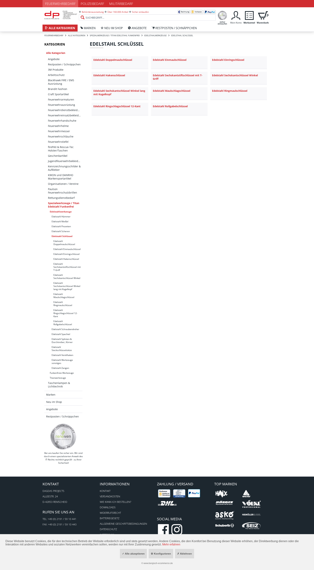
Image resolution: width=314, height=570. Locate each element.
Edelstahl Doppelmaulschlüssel (64, 243)
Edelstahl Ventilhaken (62, 355)
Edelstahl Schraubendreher (65, 329)
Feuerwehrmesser (59, 131)
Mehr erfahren (171, 544)
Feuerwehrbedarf (60, 3)
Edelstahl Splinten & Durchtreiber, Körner (62, 341)
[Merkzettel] (249, 15)
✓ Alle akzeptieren (133, 553)
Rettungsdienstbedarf (61, 198)
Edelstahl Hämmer (61, 216)
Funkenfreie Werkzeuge (62, 372)
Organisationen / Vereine (63, 184)
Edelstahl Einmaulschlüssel (67, 249)
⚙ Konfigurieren (161, 553)
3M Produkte (55, 69)
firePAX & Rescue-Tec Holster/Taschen (61, 148)
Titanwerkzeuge (58, 377)
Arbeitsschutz (56, 75)
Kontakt (105, 491)
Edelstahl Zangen (60, 368)
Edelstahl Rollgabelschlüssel (62, 323)
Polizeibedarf (92, 3)
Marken (50, 394)
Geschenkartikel (57, 155)
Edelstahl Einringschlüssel (66, 254)
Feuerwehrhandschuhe (62, 120)
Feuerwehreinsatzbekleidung (65, 115)
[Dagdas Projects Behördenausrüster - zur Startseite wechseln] (61, 15)
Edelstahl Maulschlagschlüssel (63, 296)
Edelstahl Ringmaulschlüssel (62, 304)
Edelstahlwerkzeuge (61, 211)
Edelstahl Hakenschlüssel (66, 259)
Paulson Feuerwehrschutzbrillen (62, 190)
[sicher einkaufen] (222, 15)
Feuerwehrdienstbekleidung (65, 110)
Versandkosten (110, 496)
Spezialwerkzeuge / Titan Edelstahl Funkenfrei (63, 204)
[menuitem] (147, 14)
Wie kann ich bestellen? (115, 502)
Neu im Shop (54, 402)
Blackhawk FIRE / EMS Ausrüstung (61, 81)
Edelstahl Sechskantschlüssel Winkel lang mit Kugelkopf (66, 286)
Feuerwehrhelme (58, 126)
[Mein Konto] (236, 15)
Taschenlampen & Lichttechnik (59, 384)
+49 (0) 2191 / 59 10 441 (62, 519)
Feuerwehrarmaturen (61, 99)
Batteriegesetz (109, 518)
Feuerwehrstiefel (58, 141)
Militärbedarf (121, 3)
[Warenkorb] (262, 15)
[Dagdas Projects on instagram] (176, 529)
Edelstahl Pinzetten (61, 226)
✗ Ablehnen (184, 553)
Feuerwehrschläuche (60, 136)
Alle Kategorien (55, 53)
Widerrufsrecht (110, 512)
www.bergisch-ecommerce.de (158, 563)
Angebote (54, 59)
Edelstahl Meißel (60, 221)
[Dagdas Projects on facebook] (163, 529)
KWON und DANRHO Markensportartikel (60, 176)
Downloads (108, 507)
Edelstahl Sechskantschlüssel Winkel (66, 276)
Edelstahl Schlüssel (62, 236)
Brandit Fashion (57, 89)
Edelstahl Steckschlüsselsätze (62, 349)
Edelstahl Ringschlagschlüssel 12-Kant (65, 313)
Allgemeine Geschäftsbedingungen (123, 523)
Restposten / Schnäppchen (64, 64)
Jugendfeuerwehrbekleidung (65, 161)
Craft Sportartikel (58, 94)
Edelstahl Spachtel (61, 334)
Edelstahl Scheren (61, 231)
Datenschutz (108, 529)
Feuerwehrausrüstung (61, 104)
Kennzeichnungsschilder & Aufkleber (64, 168)
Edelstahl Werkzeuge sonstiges (62, 361)
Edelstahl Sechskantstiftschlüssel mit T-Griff (67, 267)
